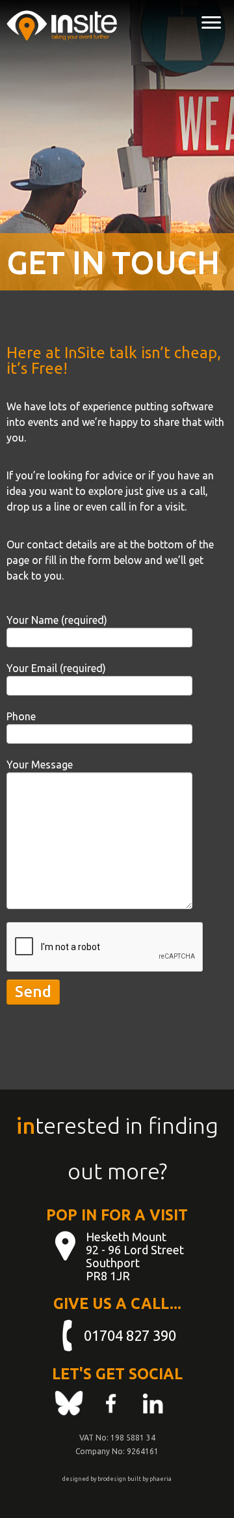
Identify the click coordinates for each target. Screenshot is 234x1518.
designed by (79, 1479)
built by (137, 1479)
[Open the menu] (211, 23)
